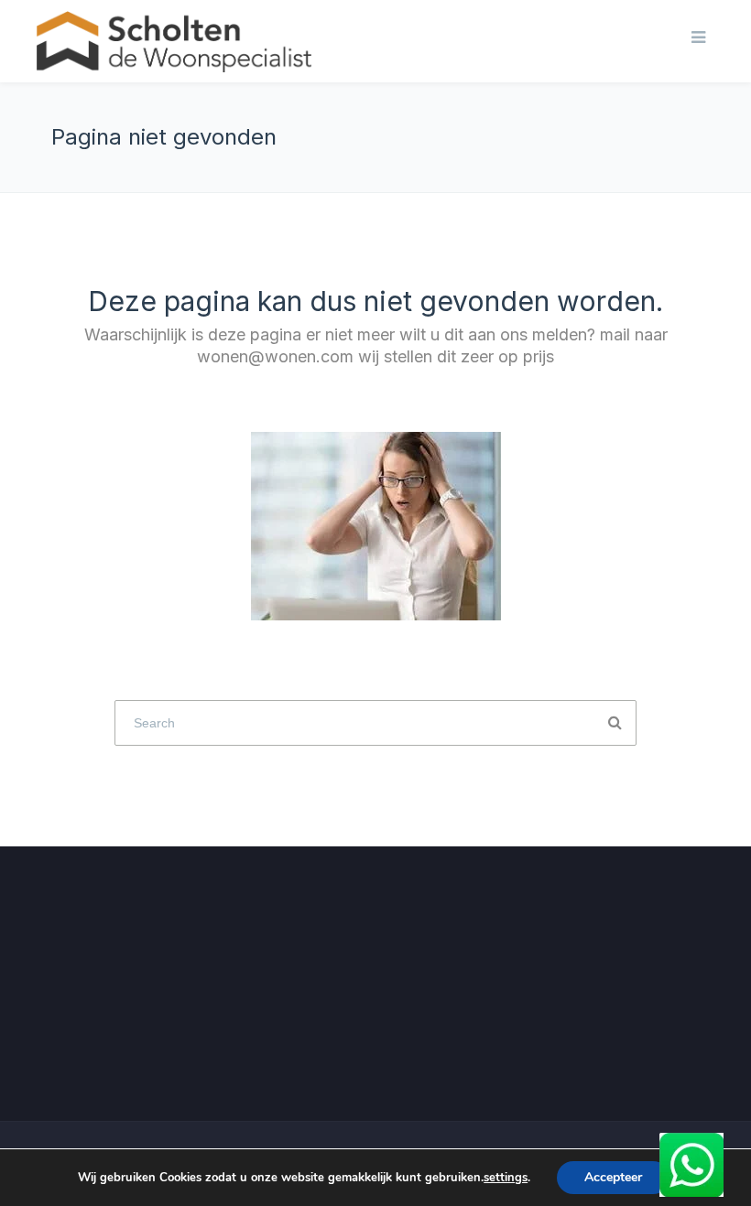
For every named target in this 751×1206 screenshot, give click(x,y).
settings (506, 1177)
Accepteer (613, 1177)
